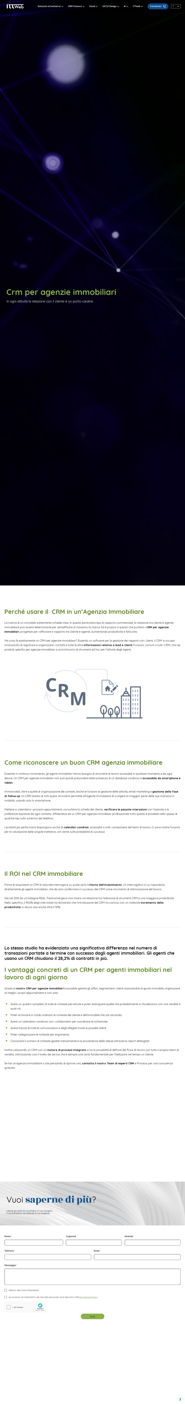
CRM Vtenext (75, 6)
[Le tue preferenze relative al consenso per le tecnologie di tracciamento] (180, 1399)
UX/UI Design (109, 6)
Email (97, 1251)
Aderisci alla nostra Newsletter (24, 1290)
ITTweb (136, 6)
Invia (92, 1316)
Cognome (71, 1236)
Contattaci (155, 6)
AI (125, 6)
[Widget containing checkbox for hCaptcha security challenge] (24, 1307)
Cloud (92, 6)
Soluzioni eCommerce (49, 6)
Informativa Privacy (87, 1297)
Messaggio (10, 1265)
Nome (8, 1236)
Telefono (9, 1251)
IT (173, 6)
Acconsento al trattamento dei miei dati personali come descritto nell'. (53, 1297)
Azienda (129, 1236)
